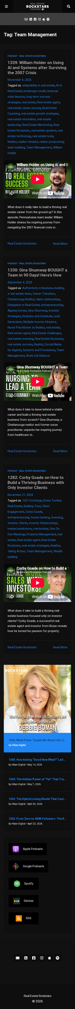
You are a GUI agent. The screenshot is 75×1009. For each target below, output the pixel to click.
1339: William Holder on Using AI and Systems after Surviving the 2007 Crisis (37, 67)
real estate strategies (35, 545)
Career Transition (44, 293)
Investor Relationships (43, 523)
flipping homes (17, 310)
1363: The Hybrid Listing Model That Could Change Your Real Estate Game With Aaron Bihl (38, 799)
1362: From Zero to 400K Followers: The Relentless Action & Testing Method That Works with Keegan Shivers (38, 818)
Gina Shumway (37, 310)
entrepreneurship (52, 305)
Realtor (12, 142)
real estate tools (43, 136)
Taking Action (16, 551)
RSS (28, 918)
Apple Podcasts (33, 848)
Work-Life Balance (38, 355)
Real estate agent (48, 102)
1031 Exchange (32, 500)
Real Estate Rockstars (32, 56)
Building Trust (32, 506)
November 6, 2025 (19, 80)
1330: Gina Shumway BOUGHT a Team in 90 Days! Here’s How (37, 273)
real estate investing (21, 339)
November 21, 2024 (20, 495)
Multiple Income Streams (39, 322)
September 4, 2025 (20, 282)
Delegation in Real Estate (24, 305)
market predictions (20, 528)
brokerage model (35, 91)
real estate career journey (24, 108)
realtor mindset (28, 142)
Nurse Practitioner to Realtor (26, 327)
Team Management (39, 147)
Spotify (28, 883)
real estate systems (43, 130)
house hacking (40, 517)
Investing (57, 517)
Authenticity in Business (37, 288)
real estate (29, 102)
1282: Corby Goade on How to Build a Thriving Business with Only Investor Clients (36, 482)
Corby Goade (33, 512)
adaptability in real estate (38, 85)
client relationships (48, 299)
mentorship (40, 528)
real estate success (20, 344)
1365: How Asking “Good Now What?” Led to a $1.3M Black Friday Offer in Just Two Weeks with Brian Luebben (38, 759)
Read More (60, 244)
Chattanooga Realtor (21, 299)
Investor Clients (18, 523)
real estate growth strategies (40, 113)
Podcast (13, 56)
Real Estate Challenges (46, 333)
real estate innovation (22, 119)
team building (16, 147)
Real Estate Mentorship (37, 125)
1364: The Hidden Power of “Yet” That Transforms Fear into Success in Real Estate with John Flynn (38, 779)
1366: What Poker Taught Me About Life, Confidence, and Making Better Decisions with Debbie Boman (38, 740)
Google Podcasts (33, 866)
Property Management (41, 534)
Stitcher (29, 900)
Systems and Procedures (39, 350)
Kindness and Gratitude (37, 316)
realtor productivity (51, 142)
